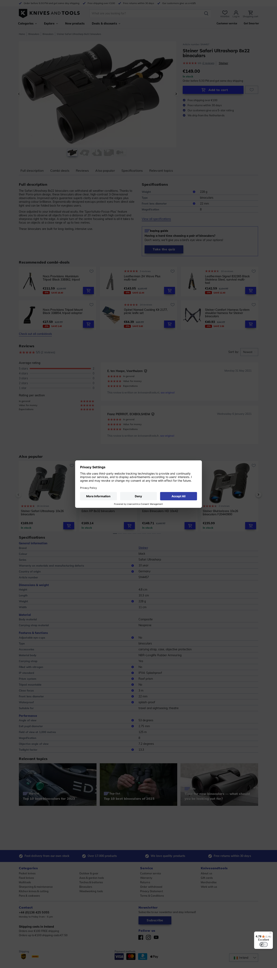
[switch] (264, 944)
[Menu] (270, 934)
